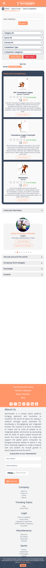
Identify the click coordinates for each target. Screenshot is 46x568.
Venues (23, 550)
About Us (24, 491)
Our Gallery (24, 537)
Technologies (24, 554)
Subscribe (13, 481)
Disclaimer (23, 526)
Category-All (9, 33)
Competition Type (11, 47)
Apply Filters (16, 57)
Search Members (23, 394)
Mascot (23, 498)
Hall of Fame (24, 508)
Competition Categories (13, 52)
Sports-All (8, 38)
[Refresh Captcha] (14, 473)
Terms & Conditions (23, 517)
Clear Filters (30, 57)
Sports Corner (16, 9)
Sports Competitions (29, 9)
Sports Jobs (24, 539)
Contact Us (23, 493)
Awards (23, 556)
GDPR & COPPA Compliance (24, 524)
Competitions (24, 552)
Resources (24, 534)
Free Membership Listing (23, 387)
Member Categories (23, 390)
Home (7, 9)
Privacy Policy (26, 562)
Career (24, 495)
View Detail (22, 115)
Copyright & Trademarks (24, 521)
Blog (23, 398)
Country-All (8, 42)
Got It (23, 565)
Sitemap (24, 541)
